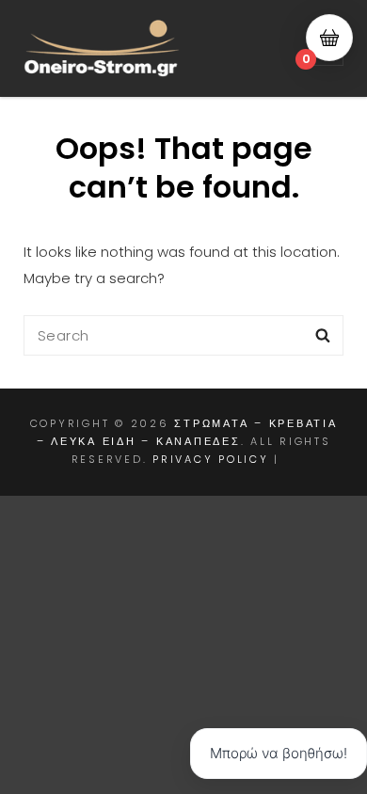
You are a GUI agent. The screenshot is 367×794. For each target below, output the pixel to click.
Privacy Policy (210, 459)
